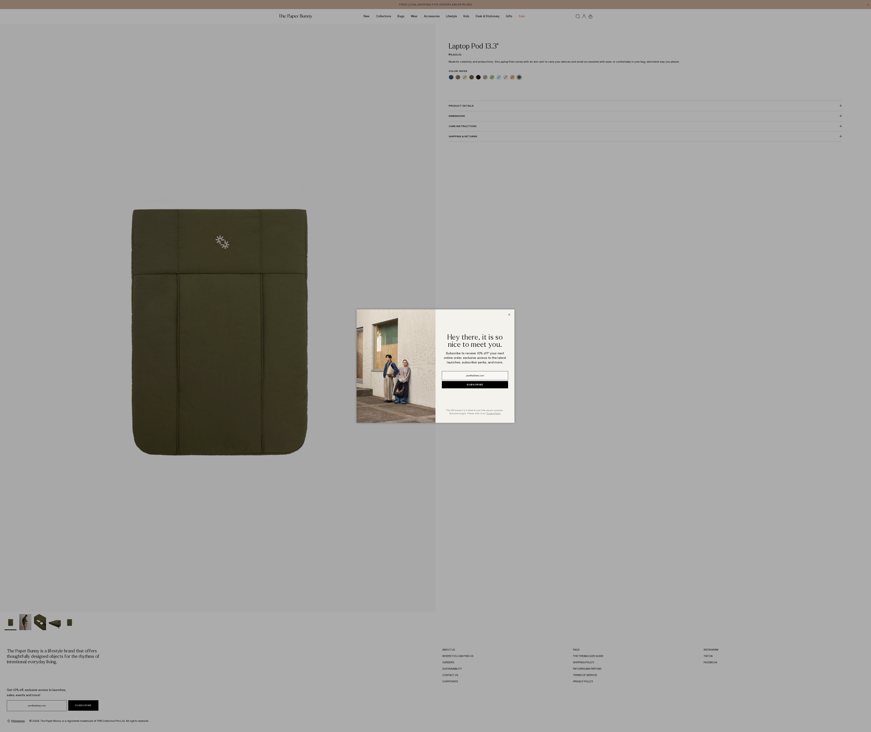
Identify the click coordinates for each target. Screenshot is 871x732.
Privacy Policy (494, 413)
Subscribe (475, 385)
